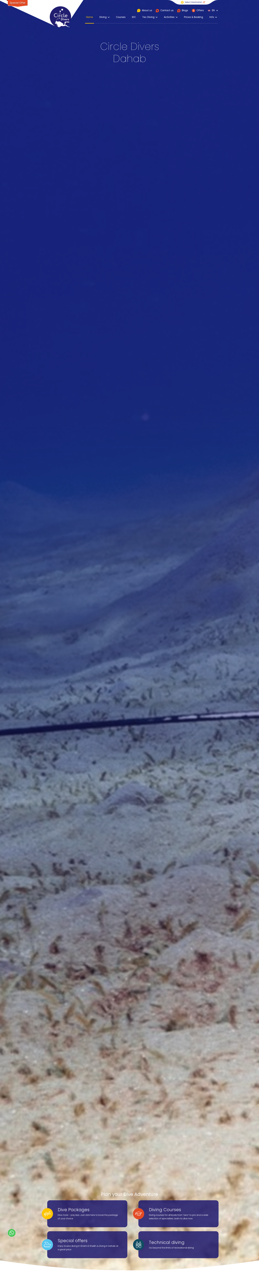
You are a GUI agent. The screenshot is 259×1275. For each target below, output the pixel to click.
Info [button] (211, 17)
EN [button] (213, 10)
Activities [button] (169, 17)
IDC (134, 17)
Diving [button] (103, 17)
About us (145, 10)
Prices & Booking (193, 17)
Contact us (166, 10)
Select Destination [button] (193, 2)
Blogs (184, 10)
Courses (120, 17)
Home (89, 17)
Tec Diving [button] (148, 17)
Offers (200, 10)
